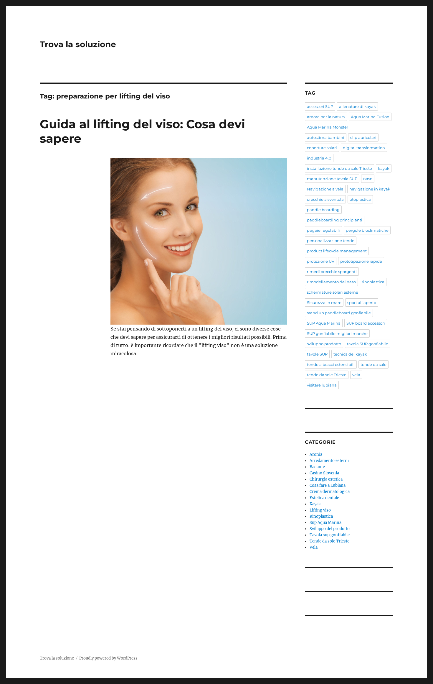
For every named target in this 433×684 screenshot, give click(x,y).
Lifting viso (320, 510)
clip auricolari (363, 137)
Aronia (316, 454)
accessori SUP (320, 106)
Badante (317, 466)
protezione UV (320, 261)
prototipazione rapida (361, 261)
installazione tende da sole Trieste (339, 168)
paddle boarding (323, 209)
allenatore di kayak (357, 106)
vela (356, 374)
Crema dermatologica (330, 491)
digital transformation (364, 147)
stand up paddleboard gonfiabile (339, 312)
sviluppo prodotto (324, 343)
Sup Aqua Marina (325, 522)
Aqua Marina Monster (327, 127)
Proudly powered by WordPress (108, 658)
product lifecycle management (337, 251)
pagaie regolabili (323, 230)
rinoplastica (373, 281)
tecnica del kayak (350, 354)
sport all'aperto (361, 302)
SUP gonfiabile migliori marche (337, 333)
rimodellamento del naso (331, 281)
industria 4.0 (319, 158)
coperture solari (322, 147)
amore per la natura (326, 116)
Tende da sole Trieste (329, 541)
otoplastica (360, 199)
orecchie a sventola (325, 199)
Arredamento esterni (329, 460)
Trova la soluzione (78, 44)
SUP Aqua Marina (324, 323)
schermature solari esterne (332, 292)
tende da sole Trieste (326, 374)
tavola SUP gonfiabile (367, 343)
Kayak (315, 504)
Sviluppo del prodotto (330, 528)
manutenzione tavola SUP (332, 178)
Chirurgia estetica (326, 479)
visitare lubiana (322, 385)
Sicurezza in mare (324, 302)
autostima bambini (325, 137)
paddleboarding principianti (334, 220)
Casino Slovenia (324, 473)
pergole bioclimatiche (367, 230)
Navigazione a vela (325, 189)
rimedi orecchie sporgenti (332, 271)
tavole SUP (317, 354)
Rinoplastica (321, 516)
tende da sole (373, 364)
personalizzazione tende (330, 240)
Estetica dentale (324, 497)
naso (367, 178)
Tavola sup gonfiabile (330, 534)
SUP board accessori (365, 323)
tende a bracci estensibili (331, 364)
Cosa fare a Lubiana (328, 485)
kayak (383, 168)
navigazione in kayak (369, 189)
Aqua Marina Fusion (370, 116)
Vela (314, 547)
